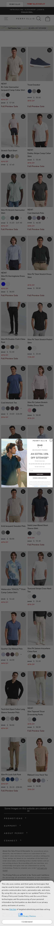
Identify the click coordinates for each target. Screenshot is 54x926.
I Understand (27, 922)
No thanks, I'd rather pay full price (40, 478)
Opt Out (12, 909)
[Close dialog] (51, 440)
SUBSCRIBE (40, 474)
